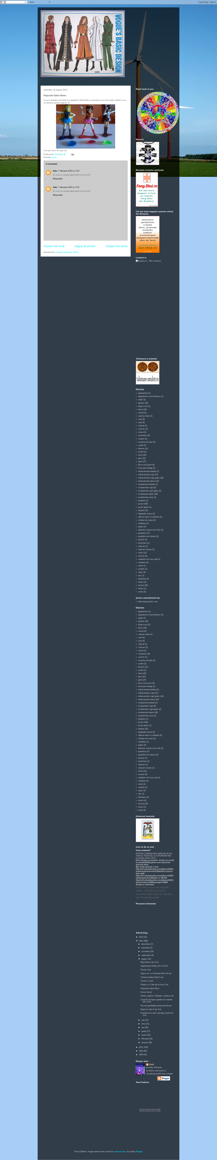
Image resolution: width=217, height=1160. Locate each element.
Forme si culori (147, 981)
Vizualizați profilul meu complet (159, 1074)
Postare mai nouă (54, 246)
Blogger (139, 1151)
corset (140, 432)
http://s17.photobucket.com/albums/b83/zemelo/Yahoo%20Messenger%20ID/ (155, 881)
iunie (143, 1024)
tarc (139, 575)
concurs (141, 429)
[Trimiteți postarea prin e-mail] (72, 154)
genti (140, 461)
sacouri (141, 556)
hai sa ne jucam (145, 465)
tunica (140, 588)
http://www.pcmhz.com (148, 601)
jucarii (54, 157)
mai (143, 1027)
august (144, 959)
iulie (143, 1020)
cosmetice (142, 435)
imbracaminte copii (146, 474)
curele (140, 445)
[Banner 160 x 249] (147, 252)
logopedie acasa (145, 514)
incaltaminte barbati (146, 484)
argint (140, 399)
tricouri (141, 585)
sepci (140, 572)
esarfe (140, 452)
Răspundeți (57, 179)
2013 (141, 937)
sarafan (141, 569)
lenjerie (141, 510)
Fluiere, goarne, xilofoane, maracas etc (157, 996)
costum (141, 439)
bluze (140, 409)
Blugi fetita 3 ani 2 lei (150, 962)
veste (140, 592)
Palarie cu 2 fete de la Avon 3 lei (154, 984)
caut (140, 422)
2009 (141, 1054)
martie (144, 1035)
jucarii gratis (143, 507)
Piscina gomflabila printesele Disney (156, 1006)
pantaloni (142, 533)
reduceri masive (145, 549)
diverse (141, 448)
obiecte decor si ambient (148, 517)
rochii (140, 553)
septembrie (146, 955)
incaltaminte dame (146, 494)
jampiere (141, 500)
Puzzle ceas (146, 970)
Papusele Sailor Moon (150, 988)
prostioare (142, 543)
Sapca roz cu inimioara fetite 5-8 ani (156, 973)
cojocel (141, 426)
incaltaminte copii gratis (148, 491)
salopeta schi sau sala (147, 559)
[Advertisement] (147, 309)
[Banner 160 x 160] (147, 164)
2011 (141, 1047)
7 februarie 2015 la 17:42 (68, 171)
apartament (143, 393)
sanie (140, 566)
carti (140, 419)
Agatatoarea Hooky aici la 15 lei (154, 966)
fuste (140, 455)
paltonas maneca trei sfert (149, 530)
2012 (141, 941)
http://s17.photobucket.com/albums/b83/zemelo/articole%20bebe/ (155, 877)
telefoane (142, 579)
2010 (141, 1051)
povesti (141, 539)
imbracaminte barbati (147, 471)
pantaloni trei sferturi (147, 536)
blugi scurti (142, 406)
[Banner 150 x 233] (147, 206)
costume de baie (145, 442)
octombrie (145, 951)
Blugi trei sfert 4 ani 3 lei (151, 1009)
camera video (144, 416)
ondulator (142, 523)
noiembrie (145, 948)
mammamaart (119, 1151)
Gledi (151, 1064)
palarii (140, 526)
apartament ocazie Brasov (149, 396)
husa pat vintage (145, 468)
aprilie (144, 1031)
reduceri (141, 546)
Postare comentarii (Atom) (67, 252)
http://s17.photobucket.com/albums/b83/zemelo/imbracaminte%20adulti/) (155, 870)
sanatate (142, 562)
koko (55, 171)
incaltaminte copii (145, 487)
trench (140, 582)
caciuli (141, 413)
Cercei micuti (146, 992)
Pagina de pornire (85, 246)
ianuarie (145, 1042)
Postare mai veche (117, 246)
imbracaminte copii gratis (149, 478)
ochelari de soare (145, 520)
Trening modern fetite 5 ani (152, 977)
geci (140, 458)
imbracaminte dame (146, 481)
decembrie (146, 944)
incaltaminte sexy (145, 497)
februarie (145, 1039)
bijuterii (141, 403)
